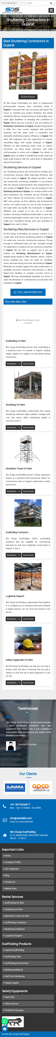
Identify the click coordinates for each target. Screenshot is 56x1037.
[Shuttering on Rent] (28, 385)
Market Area (10, 888)
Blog (6, 875)
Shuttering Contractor (14, 929)
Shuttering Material (13, 969)
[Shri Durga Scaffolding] (12, 10)
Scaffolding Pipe (12, 956)
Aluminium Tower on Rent (19, 468)
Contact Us (9, 882)
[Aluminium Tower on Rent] (28, 449)
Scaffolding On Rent (14, 902)
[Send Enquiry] (4, 1028)
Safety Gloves (11, 1003)
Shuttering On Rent (13, 909)
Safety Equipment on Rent (19, 660)
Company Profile (12, 862)
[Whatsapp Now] (4, 1021)
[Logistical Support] (28, 576)
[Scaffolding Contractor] (28, 513)
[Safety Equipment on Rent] (28, 640)
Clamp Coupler (11, 983)
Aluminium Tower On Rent (16, 916)
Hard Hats (9, 997)
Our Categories (11, 869)
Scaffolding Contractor (17, 532)
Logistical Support (15, 596)
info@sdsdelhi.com (21, 818)
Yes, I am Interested (29, 292)
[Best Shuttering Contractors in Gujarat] (28, 71)
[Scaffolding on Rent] (28, 321)
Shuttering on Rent (15, 404)
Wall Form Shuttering (14, 976)
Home (7, 855)
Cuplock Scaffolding (14, 950)
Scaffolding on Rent (16, 341)
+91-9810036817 (10, 3)
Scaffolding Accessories (16, 963)
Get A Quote (29, 97)
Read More (12, 364)
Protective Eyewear (14, 1010)
